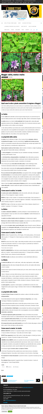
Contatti (31, 2)
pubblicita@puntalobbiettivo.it (28, 387)
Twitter (38, 3)
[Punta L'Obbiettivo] (2, 23)
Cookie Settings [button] (4, 411)
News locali (17, 2)
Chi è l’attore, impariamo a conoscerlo (29, 381)
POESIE (21, 2)
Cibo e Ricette (4, 2)
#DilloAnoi (24, 2)
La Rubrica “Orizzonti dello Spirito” (30, 0)
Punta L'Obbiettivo (21, 18)
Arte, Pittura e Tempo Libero (6, 0)
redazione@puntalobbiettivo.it (11, 400)
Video (28, 2)
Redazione (10, 77)
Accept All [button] (10, 411)
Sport (13, 0)
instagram (37, 3)
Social (35, 3)
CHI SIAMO (5, 402)
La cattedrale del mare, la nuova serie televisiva (12, 381)
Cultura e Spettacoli (19, 0)
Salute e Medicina (10, 2)
